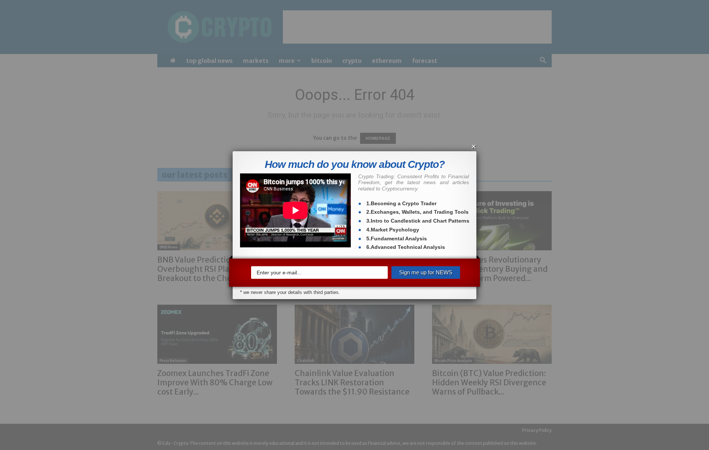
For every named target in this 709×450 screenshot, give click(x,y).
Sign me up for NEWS (425, 272)
